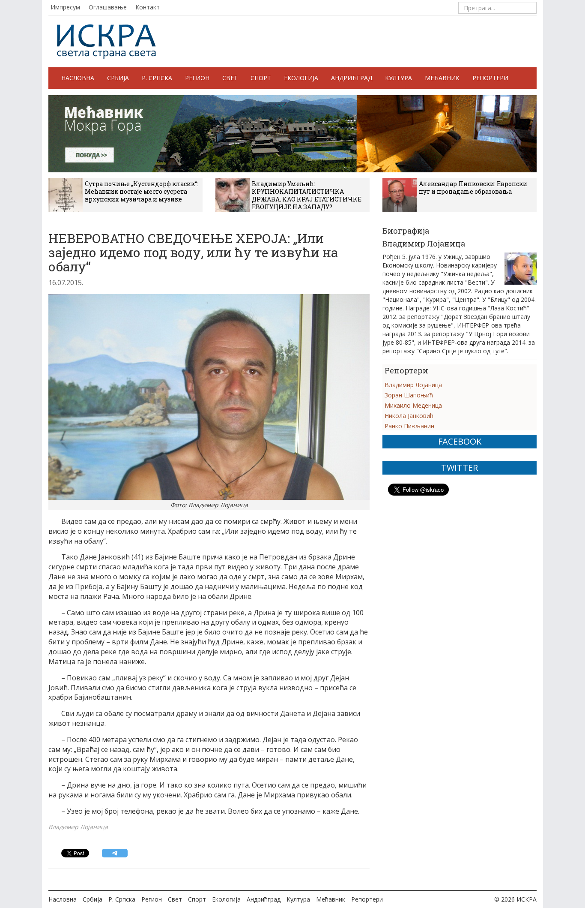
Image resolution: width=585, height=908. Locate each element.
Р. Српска (157, 78)
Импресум (65, 7)
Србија (118, 78)
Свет (230, 78)
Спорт (261, 78)
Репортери (490, 78)
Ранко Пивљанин (409, 426)
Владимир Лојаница (413, 385)
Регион (197, 78)
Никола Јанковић (409, 416)
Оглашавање (108, 7)
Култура (398, 78)
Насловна (77, 78)
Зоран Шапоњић (409, 395)
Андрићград (351, 78)
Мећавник (442, 78)
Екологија (301, 78)
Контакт (147, 7)
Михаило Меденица (413, 405)
